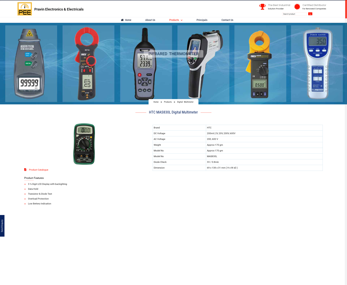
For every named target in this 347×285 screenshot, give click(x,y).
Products (174, 20)
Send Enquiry (2, 225)
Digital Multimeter (185, 102)
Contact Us (227, 20)
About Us (150, 20)
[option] (173, 63)
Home (127, 20)
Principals (202, 20)
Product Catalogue (38, 169)
